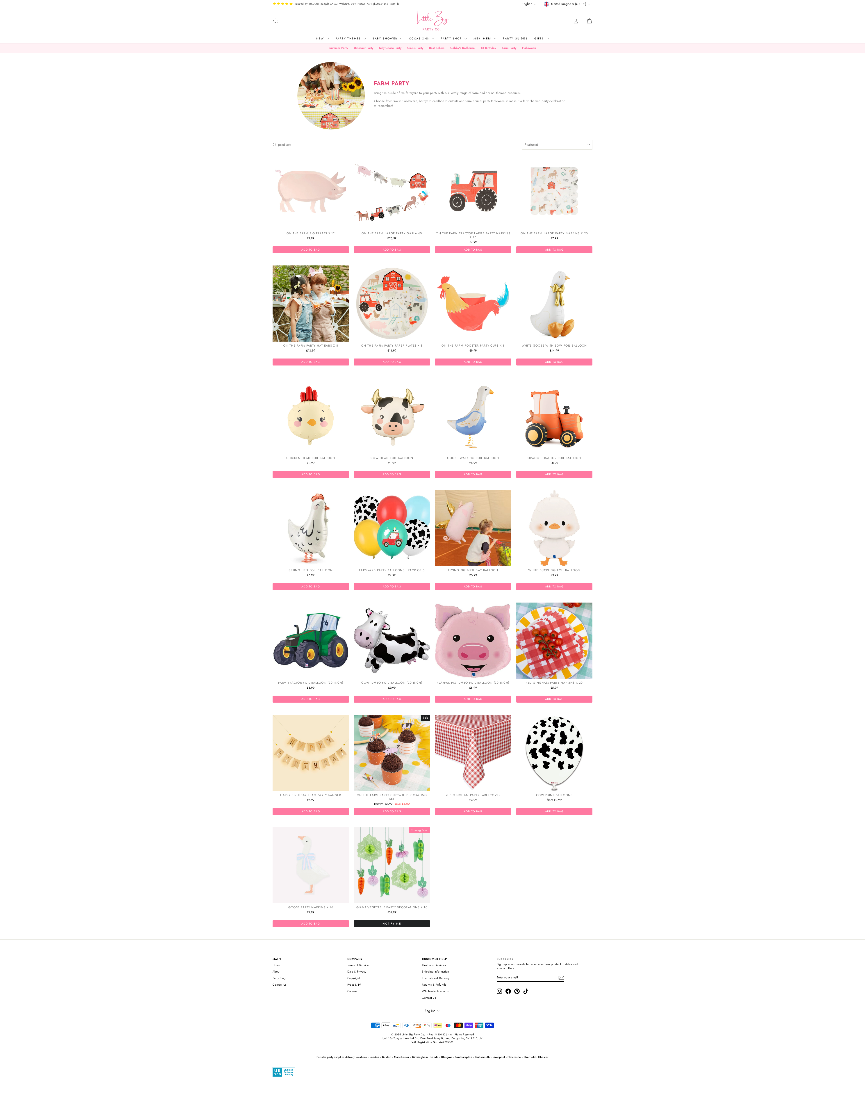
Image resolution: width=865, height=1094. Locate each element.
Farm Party (509, 48)
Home (276, 965)
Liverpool (499, 1057)
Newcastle (514, 1057)
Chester (543, 1057)
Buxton (386, 1057)
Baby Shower (386, 39)
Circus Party (415, 48)
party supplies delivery (341, 1057)
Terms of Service (358, 965)
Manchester (401, 1057)
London (374, 1057)
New (321, 39)
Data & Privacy (356, 971)
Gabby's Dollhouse (462, 48)
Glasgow (446, 1057)
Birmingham (420, 1057)
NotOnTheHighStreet (370, 4)
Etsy (353, 4)
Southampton (463, 1057)
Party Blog (279, 978)
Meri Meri (483, 39)
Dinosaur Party (363, 48)
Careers (352, 991)
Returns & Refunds (434, 984)
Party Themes (349, 39)
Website (344, 4)
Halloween (529, 48)
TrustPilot (395, 4)
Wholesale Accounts (435, 991)
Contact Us (280, 984)
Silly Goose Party (390, 48)
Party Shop (452, 39)
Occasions (420, 39)
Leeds (434, 1057)
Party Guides (515, 39)
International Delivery (436, 978)
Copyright (353, 978)
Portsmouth (482, 1057)
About (276, 971)
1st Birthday (488, 48)
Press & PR (354, 984)
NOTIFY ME (391, 924)
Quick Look (310, 224)
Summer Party (338, 48)
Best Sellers (436, 48)
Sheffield (529, 1057)
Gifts (539, 39)
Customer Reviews (434, 965)
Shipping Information (435, 971)
